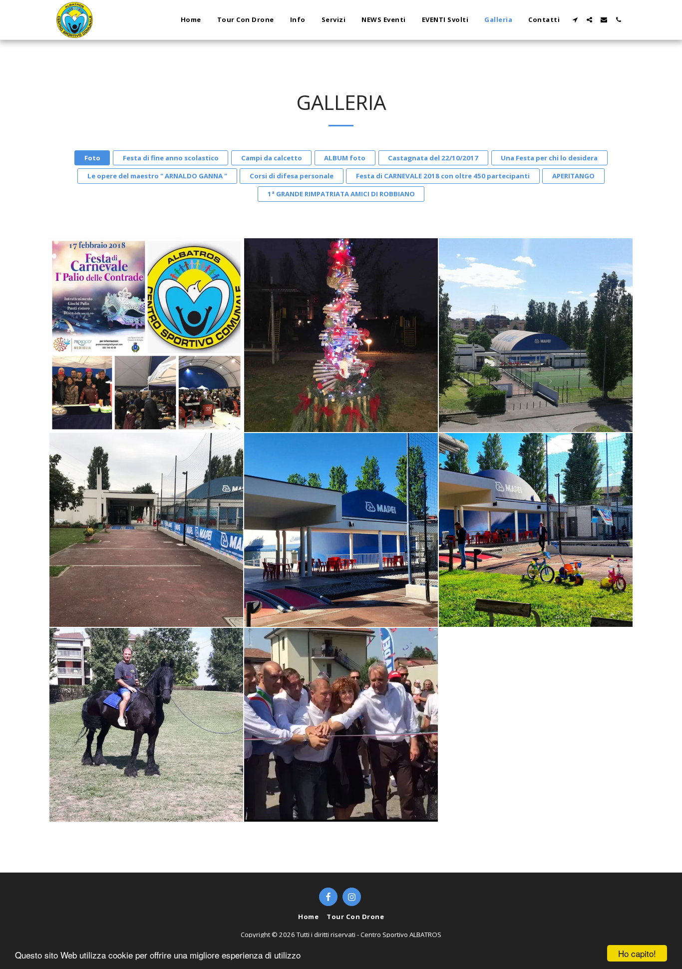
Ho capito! (637, 953)
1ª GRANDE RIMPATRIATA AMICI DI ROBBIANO (341, 193)
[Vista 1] (536, 335)
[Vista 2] (341, 530)
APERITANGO (573, 175)
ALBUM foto (344, 157)
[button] (575, 19)
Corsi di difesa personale (292, 175)
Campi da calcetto (271, 157)
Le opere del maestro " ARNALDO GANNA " (157, 175)
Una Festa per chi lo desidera (549, 157)
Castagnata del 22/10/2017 (433, 157)
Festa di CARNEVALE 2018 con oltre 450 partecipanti (443, 175)
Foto (92, 157)
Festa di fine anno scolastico (171, 157)
